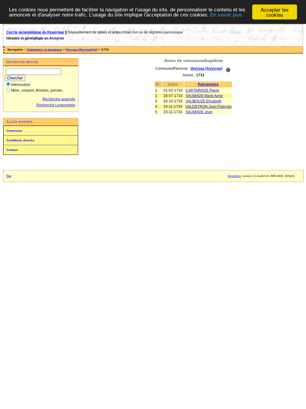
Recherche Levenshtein (55, 105)
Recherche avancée (58, 99)
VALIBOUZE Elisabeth (203, 101)
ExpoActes (234, 176)
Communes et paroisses (44, 49)
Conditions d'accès (20, 140)
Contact (12, 150)
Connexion (14, 130)
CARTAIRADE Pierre (202, 90)
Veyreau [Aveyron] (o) (81, 49)
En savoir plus (226, 15)
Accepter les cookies (275, 12)
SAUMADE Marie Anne (204, 96)
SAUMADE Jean (199, 112)
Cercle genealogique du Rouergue (35, 32)
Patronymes (208, 84)
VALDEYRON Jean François (209, 106)
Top (8, 176)
